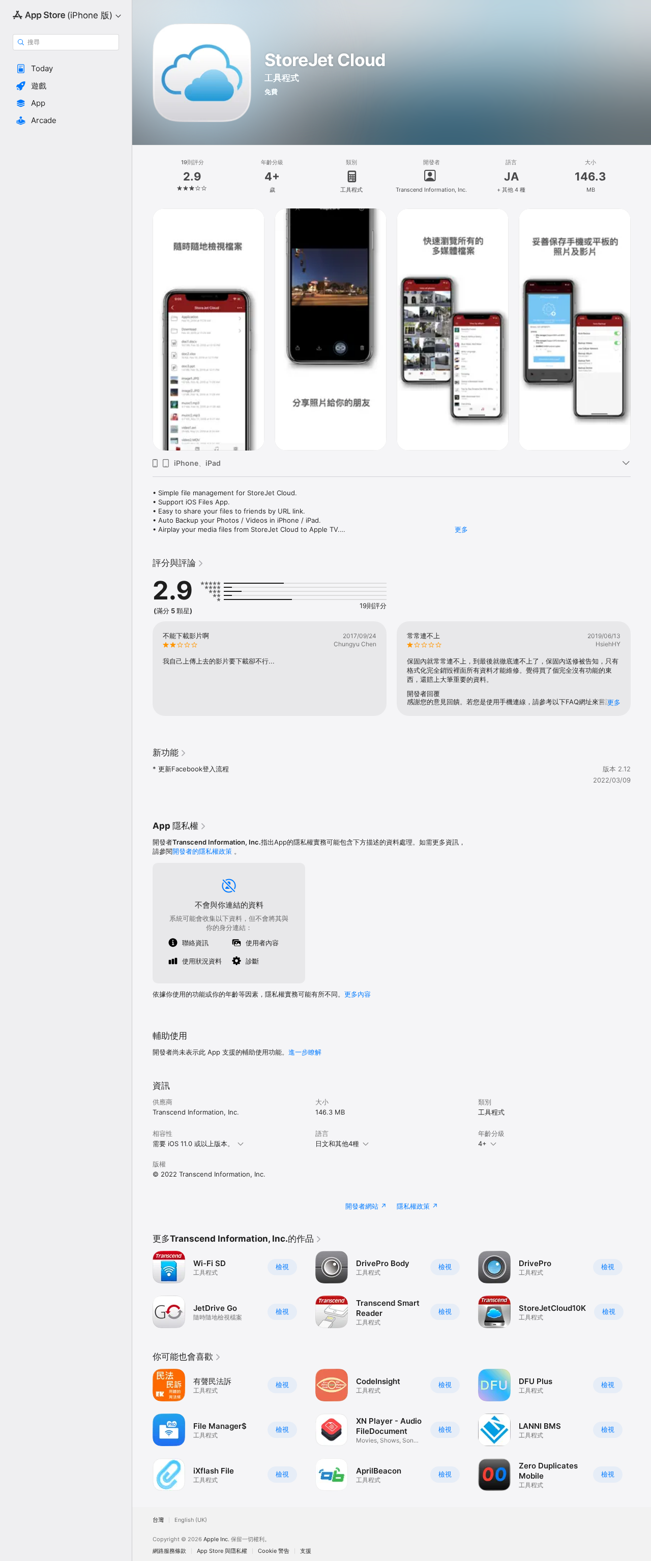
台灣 (158, 1520)
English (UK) (190, 1520)
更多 (461, 529)
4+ (482, 1143)
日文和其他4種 (337, 1143)
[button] (66, 68)
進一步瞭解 (304, 1052)
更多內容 (357, 994)
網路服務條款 (169, 1551)
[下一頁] (641, 329)
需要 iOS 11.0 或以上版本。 (193, 1143)
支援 (305, 1551)
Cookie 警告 (273, 1551)
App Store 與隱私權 (222, 1551)
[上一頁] (142, 329)
